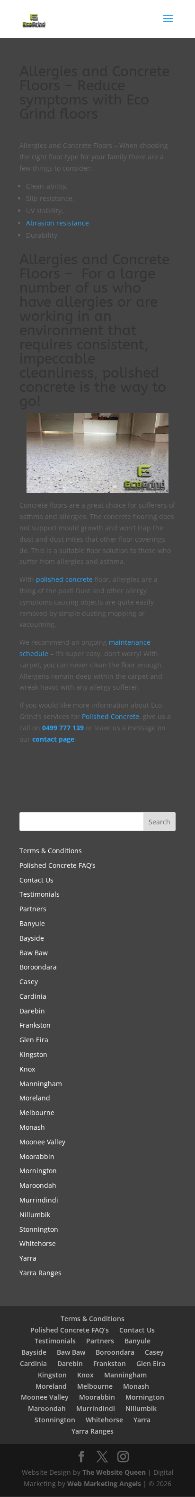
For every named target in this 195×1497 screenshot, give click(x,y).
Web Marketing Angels (104, 1483)
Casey (28, 981)
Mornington (38, 1170)
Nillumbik (34, 1214)
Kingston (33, 1054)
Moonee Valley (42, 1141)
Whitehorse (37, 1243)
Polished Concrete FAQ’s (57, 865)
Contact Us (36, 879)
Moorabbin (36, 1156)
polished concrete (64, 579)
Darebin (32, 1010)
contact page (53, 739)
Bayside (31, 938)
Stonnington (38, 1229)
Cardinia (32, 996)
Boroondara (38, 966)
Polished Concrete (110, 716)
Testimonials (39, 894)
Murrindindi (38, 1199)
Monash (32, 1127)
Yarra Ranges (40, 1272)
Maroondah (37, 1185)
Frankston (35, 1025)
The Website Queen (114, 1472)
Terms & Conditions (50, 850)
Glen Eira (33, 1039)
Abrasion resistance (57, 222)
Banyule (32, 923)
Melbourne (36, 1112)
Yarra (27, 1258)
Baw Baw (33, 952)
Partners (32, 908)
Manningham (40, 1083)
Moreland (34, 1097)
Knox (27, 1068)
